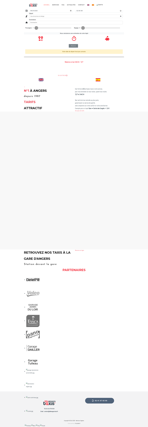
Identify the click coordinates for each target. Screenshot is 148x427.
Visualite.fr (77, 423)
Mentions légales (80, 420)
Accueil (47, 5)
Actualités (71, 5)
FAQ (63, 5)
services (55, 5)
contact (81, 5)
